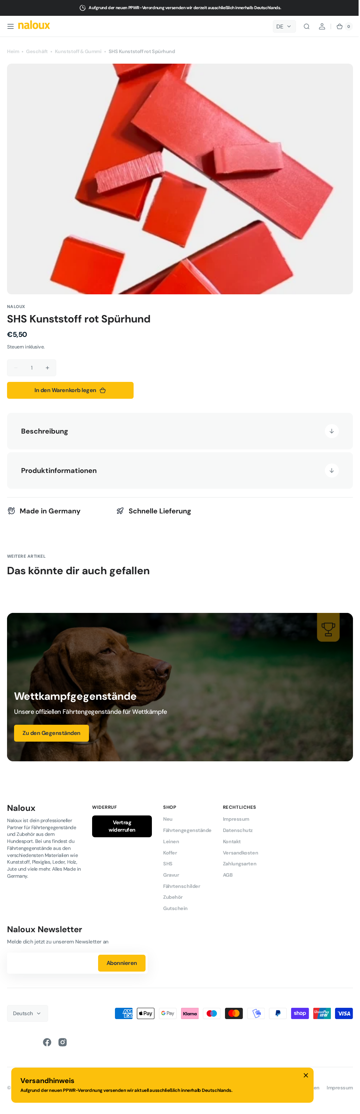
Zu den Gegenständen (51, 731)
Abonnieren (122, 961)
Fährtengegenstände (187, 828)
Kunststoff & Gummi (78, 51)
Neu (168, 817)
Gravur (171, 873)
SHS (168, 861)
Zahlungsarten (239, 861)
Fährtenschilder (181, 884)
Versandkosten (240, 850)
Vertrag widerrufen (122, 824)
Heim (13, 51)
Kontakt (232, 839)
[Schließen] (306, 1075)
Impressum (236, 817)
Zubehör (173, 895)
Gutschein (175, 906)
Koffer (170, 850)
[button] (10, 26)
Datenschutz (238, 828)
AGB (228, 873)
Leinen (171, 839)
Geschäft (36, 51)
